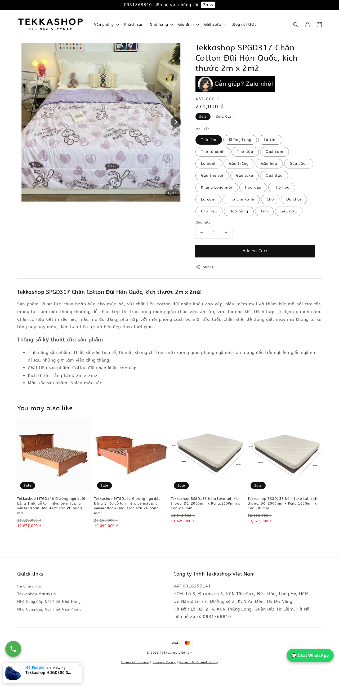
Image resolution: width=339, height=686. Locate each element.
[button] (296, 24)
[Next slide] (176, 122)
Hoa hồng (238, 211)
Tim (264, 211)
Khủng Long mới (217, 187)
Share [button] (208, 267)
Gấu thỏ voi (212, 175)
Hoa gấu (253, 187)
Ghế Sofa (212, 24)
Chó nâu (209, 211)
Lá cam (208, 199)
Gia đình (186, 24)
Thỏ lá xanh (213, 151)
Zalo (208, 4)
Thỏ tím (208, 139)
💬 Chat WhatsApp (310, 655)
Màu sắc (202, 129)
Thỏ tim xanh (241, 199)
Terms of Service (135, 662)
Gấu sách (299, 163)
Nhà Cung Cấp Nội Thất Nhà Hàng (49, 601)
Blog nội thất (243, 24)
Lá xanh (209, 163)
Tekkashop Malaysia (36, 594)
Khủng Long (240, 139)
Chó (270, 199)
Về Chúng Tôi (29, 586)
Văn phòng (104, 24)
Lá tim (270, 139)
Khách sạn (133, 24)
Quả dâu (274, 175)
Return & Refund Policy (198, 662)
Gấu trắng (239, 163)
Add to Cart (255, 250)
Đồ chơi (293, 199)
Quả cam (274, 151)
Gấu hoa (269, 163)
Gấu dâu (288, 211)
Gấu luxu (244, 175)
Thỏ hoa (282, 187)
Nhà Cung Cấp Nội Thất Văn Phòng (49, 609)
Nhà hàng (159, 24)
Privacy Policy (164, 662)
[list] (169, 645)
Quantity (203, 222)
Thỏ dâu (245, 151)
